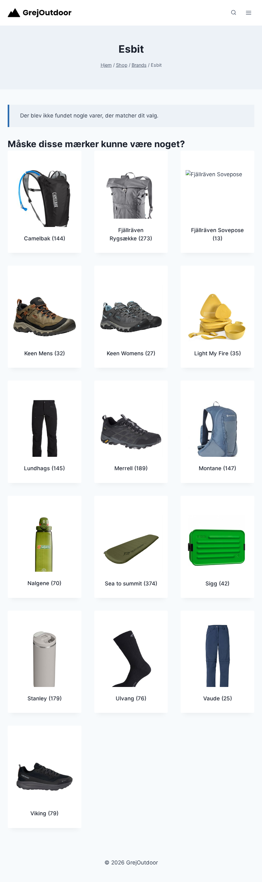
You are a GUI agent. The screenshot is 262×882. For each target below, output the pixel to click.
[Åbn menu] (248, 13)
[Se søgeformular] (233, 13)
